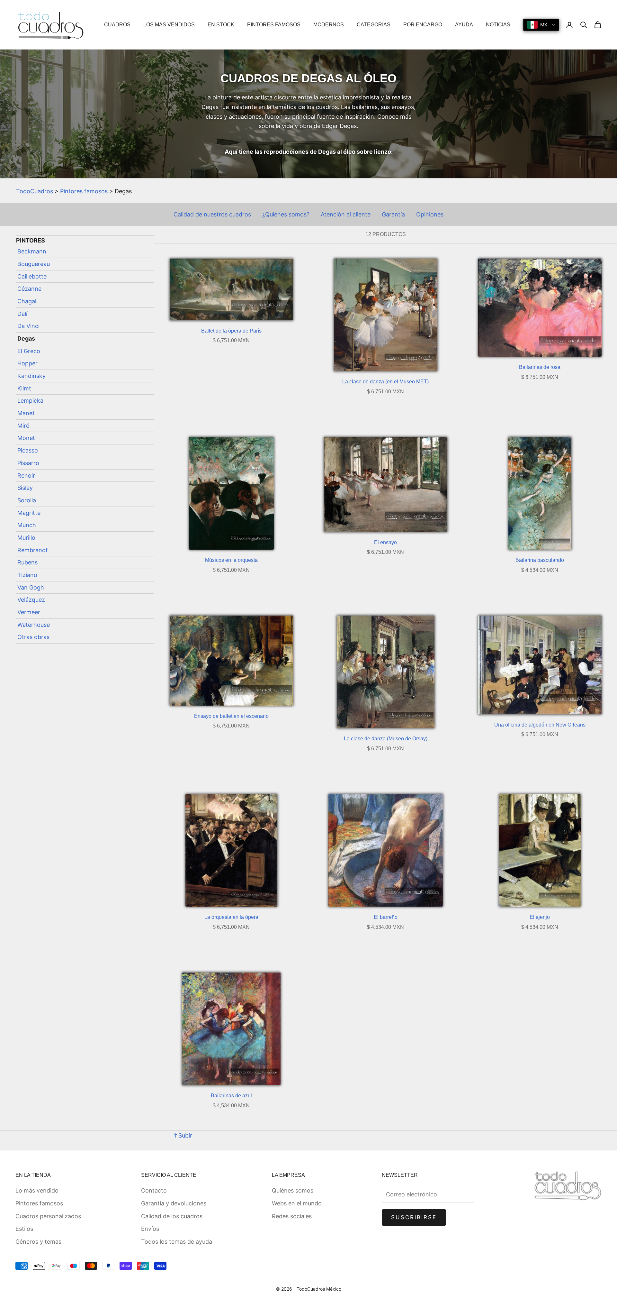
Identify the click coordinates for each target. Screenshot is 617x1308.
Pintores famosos (84, 191)
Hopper (27, 363)
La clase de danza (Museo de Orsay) (385, 738)
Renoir (26, 475)
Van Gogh (30, 587)
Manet (26, 413)
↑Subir (182, 1135)
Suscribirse (414, 1217)
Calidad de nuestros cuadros (212, 214)
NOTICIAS (498, 24)
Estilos (24, 1228)
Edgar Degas (339, 126)
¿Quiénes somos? (285, 214)
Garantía (393, 214)
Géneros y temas (38, 1241)
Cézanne (29, 288)
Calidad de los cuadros (171, 1216)
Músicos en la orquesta (231, 560)
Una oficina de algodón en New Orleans (540, 724)
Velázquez (31, 599)
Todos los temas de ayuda (176, 1241)
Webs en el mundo (297, 1203)
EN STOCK (221, 24)
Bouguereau (33, 264)
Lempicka (30, 400)
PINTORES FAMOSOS (273, 24)
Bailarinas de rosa (539, 367)
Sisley (25, 487)
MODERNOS (328, 24)
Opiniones (429, 214)
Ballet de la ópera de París (231, 331)
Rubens (27, 562)
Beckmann (31, 251)
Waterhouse (33, 624)
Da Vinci (28, 326)
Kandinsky (31, 375)
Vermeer (28, 612)
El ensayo (385, 542)
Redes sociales (292, 1216)
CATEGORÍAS (373, 24)
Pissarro (28, 463)
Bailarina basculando (539, 560)
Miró (23, 425)
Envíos (150, 1228)
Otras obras (33, 637)
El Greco (28, 350)
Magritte (28, 512)
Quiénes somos (292, 1190)
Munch (26, 525)
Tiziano (27, 575)
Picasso (27, 450)
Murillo (26, 537)
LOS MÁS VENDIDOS (169, 24)
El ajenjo (540, 917)
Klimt (24, 388)
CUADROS (117, 24)
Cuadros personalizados (48, 1216)
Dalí (22, 313)
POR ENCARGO (422, 24)
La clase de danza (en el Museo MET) (385, 381)
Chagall (27, 301)
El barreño (386, 917)
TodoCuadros (34, 191)
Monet (26, 437)
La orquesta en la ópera (231, 917)
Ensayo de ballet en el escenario (231, 716)
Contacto (154, 1190)
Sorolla (26, 500)
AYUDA (464, 24)
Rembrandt (32, 549)
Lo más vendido (36, 1190)
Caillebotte (32, 276)
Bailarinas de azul (231, 1095)
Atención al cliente (346, 214)
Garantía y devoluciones (173, 1203)
